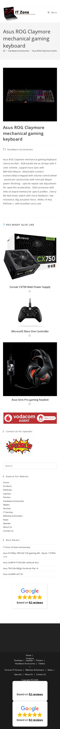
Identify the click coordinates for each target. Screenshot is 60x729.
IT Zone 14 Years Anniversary (16, 547)
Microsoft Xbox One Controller (30, 331)
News (5, 519)
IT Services (8, 512)
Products (7, 486)
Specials (7, 523)
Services (7, 508)
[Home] (4, 50)
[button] (30, 596)
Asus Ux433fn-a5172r (13, 574)
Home (6, 482)
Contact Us (8, 530)
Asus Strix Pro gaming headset (30, 399)
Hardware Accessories (20, 149)
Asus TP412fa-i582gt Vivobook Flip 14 (20, 568)
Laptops (7, 493)
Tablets (6, 504)
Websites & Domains (13, 515)
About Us (7, 527)
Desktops (7, 489)
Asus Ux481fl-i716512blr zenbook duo (21, 562)
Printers (7, 497)
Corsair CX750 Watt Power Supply (30, 287)
